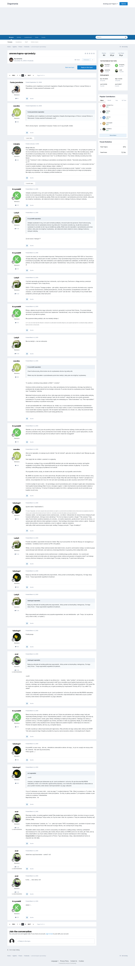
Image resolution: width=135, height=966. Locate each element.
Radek (108, 111)
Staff (26, 42)
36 (17, 98)
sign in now (49, 934)
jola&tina (109, 128)
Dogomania (12, 3)
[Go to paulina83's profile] (104, 123)
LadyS (16, 213)
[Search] (126, 37)
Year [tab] (116, 100)
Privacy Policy (64, 961)
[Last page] (33, 75)
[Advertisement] (67, 21)
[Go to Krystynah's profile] (101, 65)
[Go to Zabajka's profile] (17, 150)
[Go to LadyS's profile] (17, 219)
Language (54, 961)
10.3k (17, 670)
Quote (32, 98)
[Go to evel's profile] (17, 660)
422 (17, 160)
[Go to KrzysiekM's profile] (17, 195)
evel (16, 654)
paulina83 (109, 122)
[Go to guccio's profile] (104, 117)
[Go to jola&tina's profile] (104, 129)
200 (17, 122)
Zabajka (16, 144)
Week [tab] (102, 100)
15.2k (17, 228)
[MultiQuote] (27, 98)
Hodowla (30, 60)
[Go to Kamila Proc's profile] (104, 105)
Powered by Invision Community (67, 963)
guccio (108, 117)
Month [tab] (109, 100)
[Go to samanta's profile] (11, 60)
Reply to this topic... (25, 941)
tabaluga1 (16, 503)
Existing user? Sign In (110, 4)
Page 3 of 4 (40, 75)
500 (17, 519)
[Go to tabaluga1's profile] (17, 509)
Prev (13, 75)
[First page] (9, 75)
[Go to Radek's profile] (104, 111)
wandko (16, 106)
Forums (10, 42)
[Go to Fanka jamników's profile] (17, 89)
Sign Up (123, 3)
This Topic (118, 37)
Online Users (34, 42)
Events (43, 37)
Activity (19, 37)
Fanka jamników (16, 82)
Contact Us (73, 961)
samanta (19, 58)
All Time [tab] (124, 100)
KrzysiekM (16, 189)
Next (29, 75)
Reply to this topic (87, 67)
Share (78, 59)
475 (17, 205)
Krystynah (108, 64)
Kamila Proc (110, 105)
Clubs (36, 37)
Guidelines (19, 42)
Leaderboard (28, 37)
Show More (113, 135)
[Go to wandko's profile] (17, 112)
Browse (11, 37)
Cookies (81, 961)
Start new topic (69, 67)
